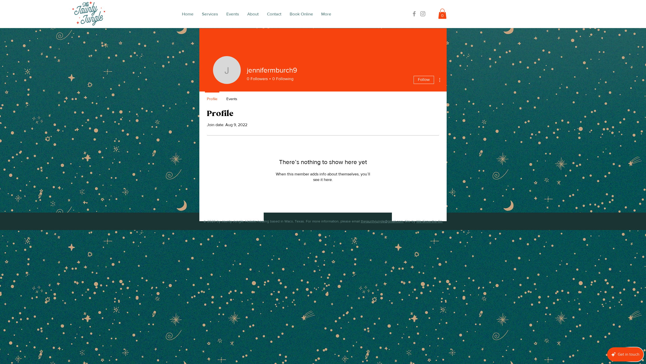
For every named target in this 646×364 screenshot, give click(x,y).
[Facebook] (414, 13)
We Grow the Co (429, 221)
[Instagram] (422, 13)
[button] (442, 14)
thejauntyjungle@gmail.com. (382, 221)
